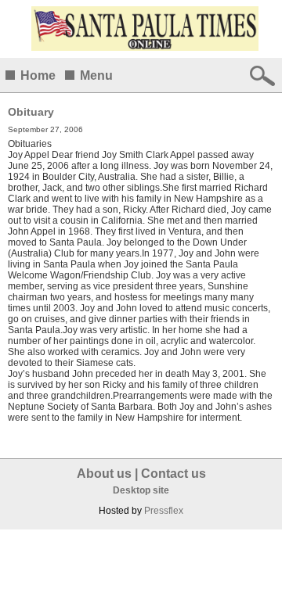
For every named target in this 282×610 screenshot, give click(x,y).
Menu (96, 75)
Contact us (173, 473)
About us (104, 473)
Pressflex (163, 510)
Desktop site (141, 490)
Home (38, 75)
